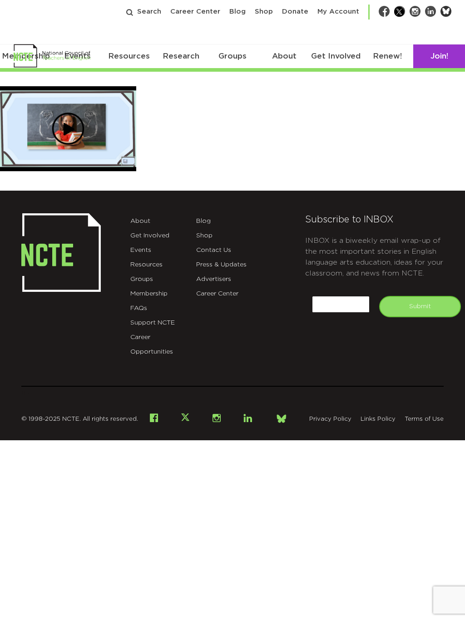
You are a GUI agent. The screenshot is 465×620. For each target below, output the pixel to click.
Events (140, 250)
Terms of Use (424, 419)
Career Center (195, 11)
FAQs (138, 308)
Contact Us (213, 250)
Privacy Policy (330, 419)
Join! (439, 56)
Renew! (387, 56)
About (284, 56)
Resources (129, 56)
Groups (232, 56)
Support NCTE (152, 323)
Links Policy (378, 419)
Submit (420, 306)
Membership (149, 293)
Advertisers (213, 279)
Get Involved (336, 56)
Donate (295, 11)
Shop (264, 11)
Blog (237, 11)
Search (149, 11)
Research (181, 56)
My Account (338, 11)
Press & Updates (221, 264)
